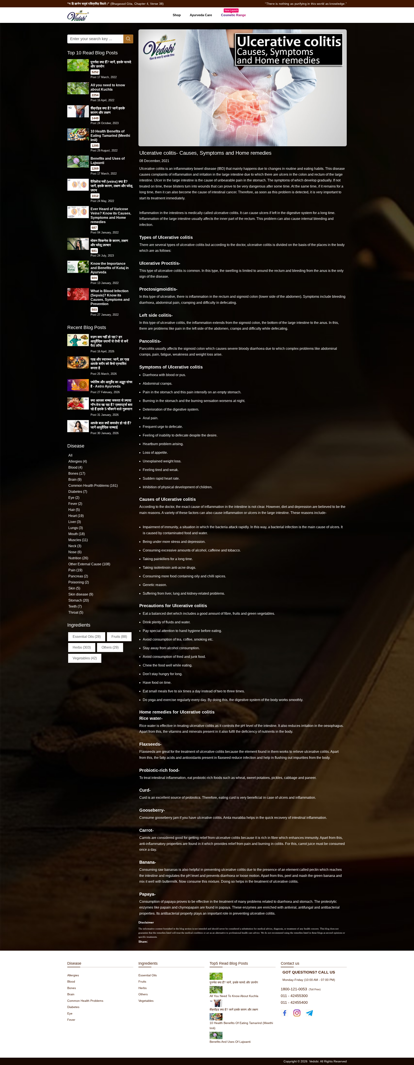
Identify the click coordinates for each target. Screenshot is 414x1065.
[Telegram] (309, 1013)
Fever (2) (75, 504)
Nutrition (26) (78, 558)
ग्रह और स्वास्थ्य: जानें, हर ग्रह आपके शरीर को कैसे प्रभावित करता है (110, 364)
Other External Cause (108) (89, 564)
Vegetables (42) (85, 658)
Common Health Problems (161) (93, 485)
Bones (71, 988)
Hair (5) (74, 510)
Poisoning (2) (78, 582)
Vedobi (313, 1061)
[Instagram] (297, 1013)
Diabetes (73, 1007)
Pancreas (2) (78, 576)
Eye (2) (73, 497)
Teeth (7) (75, 606)
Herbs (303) (82, 647)
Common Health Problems (85, 1000)
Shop (177, 15)
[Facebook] (284, 1013)
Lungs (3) (75, 528)
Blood (71, 981)
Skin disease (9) (80, 594)
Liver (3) (74, 522)
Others (143, 994)
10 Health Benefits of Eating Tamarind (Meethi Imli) (110, 135)
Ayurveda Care (201, 15)
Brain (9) (75, 479)
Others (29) (110, 647)
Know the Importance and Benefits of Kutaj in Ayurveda (110, 268)
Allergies (73, 975)
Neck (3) (74, 546)
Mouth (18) (76, 534)
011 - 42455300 (294, 996)
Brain (70, 994)
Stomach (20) (78, 600)
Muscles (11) (78, 540)
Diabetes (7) (77, 491)
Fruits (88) (119, 636)
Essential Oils (147, 975)
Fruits (142, 981)
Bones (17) (76, 473)
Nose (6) (75, 552)
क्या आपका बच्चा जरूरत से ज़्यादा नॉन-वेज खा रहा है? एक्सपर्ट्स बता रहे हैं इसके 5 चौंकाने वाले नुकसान (111, 405)
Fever (71, 1019)
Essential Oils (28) (87, 636)
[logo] (78, 15)
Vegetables (146, 1000)
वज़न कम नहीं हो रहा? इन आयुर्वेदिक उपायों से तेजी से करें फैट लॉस (109, 341)
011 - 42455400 (294, 1002)
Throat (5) (75, 612)
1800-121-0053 (294, 989)
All (70, 455)
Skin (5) (74, 588)
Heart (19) (76, 516)
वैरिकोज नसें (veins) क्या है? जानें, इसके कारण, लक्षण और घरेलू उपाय (111, 186)
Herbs (142, 988)
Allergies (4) (77, 461)
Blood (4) (75, 467)
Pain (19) (75, 570)
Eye (69, 1013)
